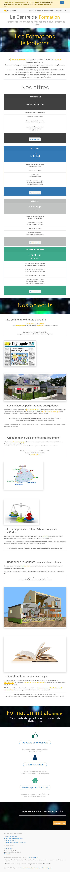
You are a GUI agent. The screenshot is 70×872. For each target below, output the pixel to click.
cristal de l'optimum (35, 454)
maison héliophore (8, 682)
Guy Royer (58, 59)
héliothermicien (26, 566)
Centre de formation (9, 840)
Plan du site (7, 854)
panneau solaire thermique (33, 409)
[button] (65, 10)
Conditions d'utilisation (26, 868)
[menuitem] (31, 10)
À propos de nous (33, 857)
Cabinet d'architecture (10, 836)
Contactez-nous (34, 139)
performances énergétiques (18, 442)
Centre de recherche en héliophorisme (15, 842)
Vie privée (37, 868)
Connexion (58, 823)
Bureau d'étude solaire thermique (13, 838)
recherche (45, 536)
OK (62, 3)
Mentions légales (46, 868)
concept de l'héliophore (19, 59)
